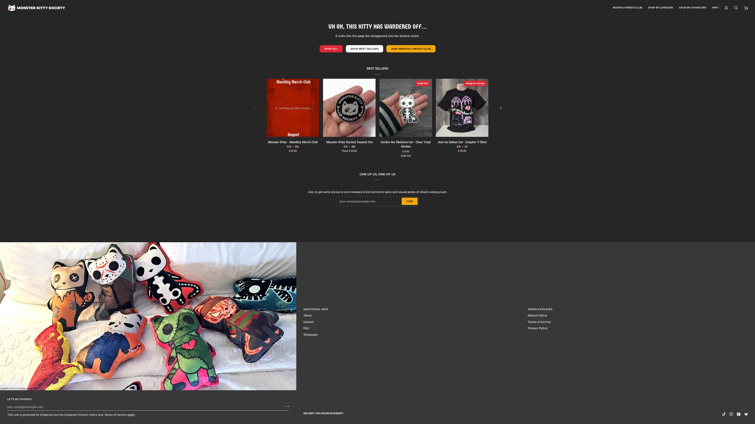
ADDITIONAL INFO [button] (315, 309)
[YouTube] (738, 414)
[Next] (500, 107)
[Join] (286, 406)
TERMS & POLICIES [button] (540, 309)
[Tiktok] (724, 414)
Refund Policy (537, 315)
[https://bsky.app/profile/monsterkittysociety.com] (746, 414)
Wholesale (310, 334)
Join (409, 201)
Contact (308, 322)
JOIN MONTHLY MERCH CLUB (411, 48)
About (307, 315)
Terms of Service (115, 415)
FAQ (306, 328)
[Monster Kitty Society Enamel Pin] (349, 108)
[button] (660, 8)
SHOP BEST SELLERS (364, 48)
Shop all (331, 48)
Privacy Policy (87, 415)
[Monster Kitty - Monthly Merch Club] (293, 108)
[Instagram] (731, 414)
